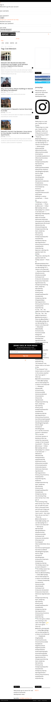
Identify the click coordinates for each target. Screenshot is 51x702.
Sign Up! (25, 355)
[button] (25, 345)
